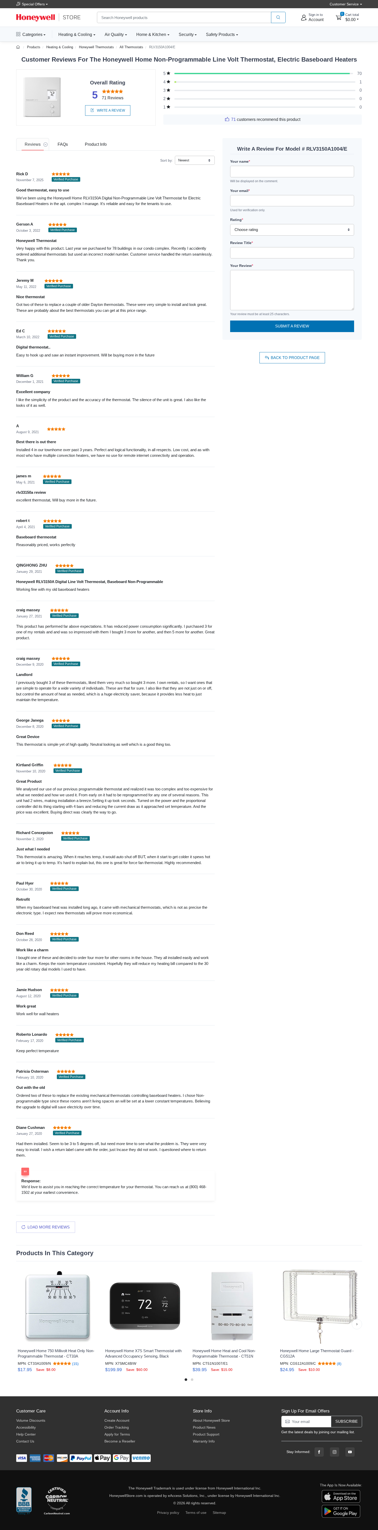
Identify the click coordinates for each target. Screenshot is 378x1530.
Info (96, 144)
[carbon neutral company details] (57, 1501)
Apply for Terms (117, 1434)
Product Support (206, 1434)
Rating (236, 220)
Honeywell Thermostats (96, 47)
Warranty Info (204, 1441)
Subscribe (346, 1421)
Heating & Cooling (75, 34)
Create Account (116, 1420)
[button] (21, 1324)
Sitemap (219, 1512)
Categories (32, 34)
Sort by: (166, 160)
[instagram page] (334, 1452)
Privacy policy (168, 1512)
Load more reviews (49, 1227)
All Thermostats (131, 47)
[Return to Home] (18, 47)
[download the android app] (341, 1511)
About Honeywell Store (211, 1420)
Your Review (241, 266)
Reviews (33, 144)
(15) (75, 1364)
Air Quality (114, 34)
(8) (338, 1364)
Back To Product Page (295, 357)
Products (33, 47)
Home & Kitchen (151, 34)
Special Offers (33, 4)
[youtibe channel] (350, 1452)
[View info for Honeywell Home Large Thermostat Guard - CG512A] (320, 1306)
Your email (240, 191)
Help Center (26, 1434)
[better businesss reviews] (24, 1501)
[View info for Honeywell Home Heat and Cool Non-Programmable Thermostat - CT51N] (233, 1306)
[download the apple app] (341, 1496)
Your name (240, 161)
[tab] (32, 144)
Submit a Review (292, 326)
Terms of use (195, 1512)
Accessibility (26, 1427)
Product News (204, 1427)
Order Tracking (116, 1427)
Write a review (110, 110)
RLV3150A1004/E (162, 47)
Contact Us (25, 1441)
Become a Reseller (119, 1441)
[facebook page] (319, 1452)
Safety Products (220, 34)
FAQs (63, 144)
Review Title (241, 243)
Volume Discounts (30, 1420)
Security (186, 34)
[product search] (278, 17)
